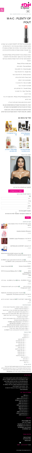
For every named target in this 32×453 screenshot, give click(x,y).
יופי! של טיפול (21, 347)
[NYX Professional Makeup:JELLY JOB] (11, 271)
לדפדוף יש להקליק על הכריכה (22, 187)
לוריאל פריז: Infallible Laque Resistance (20, 238)
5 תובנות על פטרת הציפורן (21, 308)
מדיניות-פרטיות (9, 213)
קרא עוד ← (29, 227)
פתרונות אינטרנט (24, 444)
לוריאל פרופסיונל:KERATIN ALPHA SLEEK (19, 255)
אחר (27, 395)
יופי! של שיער (21, 344)
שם (30, 196)
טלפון (29, 206)
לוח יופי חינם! (24, 357)
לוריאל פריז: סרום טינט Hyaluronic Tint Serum (18, 294)
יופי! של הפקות (21, 350)
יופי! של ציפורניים (20, 342)
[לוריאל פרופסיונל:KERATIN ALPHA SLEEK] (12, 253)
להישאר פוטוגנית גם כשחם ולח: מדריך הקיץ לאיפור (15, 310)
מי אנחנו (26, 336)
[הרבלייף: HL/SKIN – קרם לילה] (9, 280)
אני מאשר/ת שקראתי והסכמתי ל (18, 213)
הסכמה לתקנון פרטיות (25, 210)
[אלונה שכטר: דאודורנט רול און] (9, 299)
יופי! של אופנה (21, 354)
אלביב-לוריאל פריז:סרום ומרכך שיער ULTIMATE (18, 261)
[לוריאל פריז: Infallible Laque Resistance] (4, 241)
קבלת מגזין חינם (24, 360)
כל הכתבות (25, 337)
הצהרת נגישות (26, 437)
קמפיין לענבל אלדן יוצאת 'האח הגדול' (18, 328)
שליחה (27, 217)
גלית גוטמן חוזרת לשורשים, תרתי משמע (18, 312)
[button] (2, 10)
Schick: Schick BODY (25, 266)
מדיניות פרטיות (26, 438)
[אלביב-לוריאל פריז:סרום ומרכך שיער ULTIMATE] (13, 260)
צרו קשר (26, 362)
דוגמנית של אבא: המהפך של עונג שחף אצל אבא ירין (15, 326)
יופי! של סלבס (21, 352)
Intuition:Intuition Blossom (24, 231)
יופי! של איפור (21, 339)
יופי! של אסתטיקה (20, 341)
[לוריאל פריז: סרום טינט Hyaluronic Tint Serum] (13, 293)
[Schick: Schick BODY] (7, 266)
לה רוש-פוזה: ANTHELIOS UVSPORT (20, 246)
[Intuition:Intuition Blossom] (4, 233)
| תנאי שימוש (28, 440)
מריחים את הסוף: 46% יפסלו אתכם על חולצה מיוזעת (15, 313)
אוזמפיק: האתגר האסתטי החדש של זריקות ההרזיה (15, 307)
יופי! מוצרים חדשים (20, 349)
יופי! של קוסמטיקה (20, 345)
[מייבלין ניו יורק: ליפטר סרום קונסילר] (10, 286)
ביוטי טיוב (25, 359)
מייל (30, 201)
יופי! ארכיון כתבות (20, 355)
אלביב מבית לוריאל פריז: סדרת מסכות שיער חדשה (15, 318)
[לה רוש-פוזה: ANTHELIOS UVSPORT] (4, 248)
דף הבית (26, 334)
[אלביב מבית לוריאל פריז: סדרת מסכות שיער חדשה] (4, 226)
